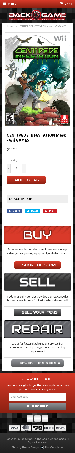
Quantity (12, 161)
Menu (12, 3)
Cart (68, 3)
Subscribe (37, 406)
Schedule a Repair (39, 363)
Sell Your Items (40, 312)
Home (10, 26)
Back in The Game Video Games (46, 439)
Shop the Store (39, 265)
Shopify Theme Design (25, 447)
